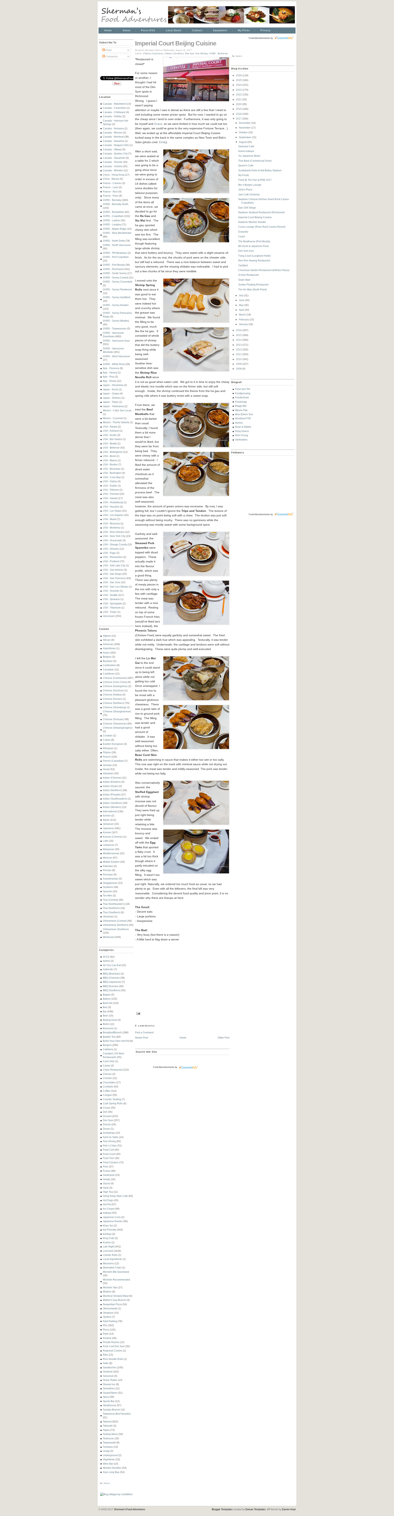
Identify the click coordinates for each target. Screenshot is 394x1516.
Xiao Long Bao (111, 1472)
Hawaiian (108, 773)
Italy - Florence (111, 368)
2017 (239, 118)
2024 (239, 84)
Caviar (106, 1065)
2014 (239, 339)
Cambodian (109, 665)
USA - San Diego (112, 574)
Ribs (105, 1354)
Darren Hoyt (289, 1509)
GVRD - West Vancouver (116, 356)
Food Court (109, 1154)
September (245, 137)
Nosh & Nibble (243, 426)
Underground (110, 1455)
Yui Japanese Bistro (249, 155)
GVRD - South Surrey (115, 273)
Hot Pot (107, 1204)
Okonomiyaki (110, 1308)
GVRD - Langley (112, 224)
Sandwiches (110, 1367)
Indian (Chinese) (112, 777)
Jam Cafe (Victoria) (249, 194)
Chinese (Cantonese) (115, 678)
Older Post (223, 1037)
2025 (239, 80)
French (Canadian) (113, 760)
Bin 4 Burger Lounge (249, 184)
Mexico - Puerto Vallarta (116, 422)
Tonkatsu (108, 1446)
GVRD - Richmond (113, 269)
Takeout (107, 1421)
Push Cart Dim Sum (114, 1346)
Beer (105, 1015)
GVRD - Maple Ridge (114, 228)
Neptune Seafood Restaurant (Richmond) (261, 212)
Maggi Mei (241, 405)
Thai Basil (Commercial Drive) (255, 160)
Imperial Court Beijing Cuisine (175, 43)
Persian (107, 870)
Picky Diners (242, 431)
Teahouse (108, 1438)
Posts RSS (148, 30)
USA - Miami (110, 519)
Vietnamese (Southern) (116, 929)
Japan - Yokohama (113, 406)
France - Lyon (110, 187)
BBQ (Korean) (110, 986)
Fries (105, 1166)
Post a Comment (144, 1032)
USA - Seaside (111, 590)
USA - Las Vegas (112, 510)
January (244, 324)
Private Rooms (111, 1342)
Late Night (108, 1246)
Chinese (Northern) (113, 703)
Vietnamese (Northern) (115, 925)
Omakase (108, 1312)
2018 (239, 113)
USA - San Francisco (114, 578)
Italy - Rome (109, 381)
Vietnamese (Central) (115, 920)
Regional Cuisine (112, 1350)
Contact (197, 30)
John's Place (245, 189)
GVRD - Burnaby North (115, 204)
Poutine (107, 1338)
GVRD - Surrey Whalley (116, 320)
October (243, 132)
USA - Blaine (110, 460)
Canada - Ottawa (112, 149)
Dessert (107, 1116)
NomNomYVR (243, 418)
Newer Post (141, 1037)
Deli (105, 1111)
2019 (239, 109)
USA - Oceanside (112, 540)
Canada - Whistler (113, 170)
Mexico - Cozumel (113, 418)
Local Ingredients (112, 1259)
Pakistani (108, 866)
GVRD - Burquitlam (113, 212)
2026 (239, 75)
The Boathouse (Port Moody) (254, 241)
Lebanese (108, 845)
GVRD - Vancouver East (116, 340)
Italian (106, 819)
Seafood (107, 1371)
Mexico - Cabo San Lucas (117, 410)
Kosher (107, 1242)
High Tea (108, 1191)
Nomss (239, 422)
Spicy (106, 1396)
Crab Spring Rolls (113, 1103)
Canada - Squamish (114, 157)
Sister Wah (244, 279)
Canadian (108, 669)
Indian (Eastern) (112, 781)
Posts (108, 50)
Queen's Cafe (245, 165)
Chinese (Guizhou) (113, 690)
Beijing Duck (110, 1020)
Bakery (107, 998)
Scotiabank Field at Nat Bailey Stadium (260, 170)
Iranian (107, 815)
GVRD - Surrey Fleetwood (117, 289)
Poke (106, 1333)
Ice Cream (108, 1208)
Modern (107, 1291)
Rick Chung (241, 435)
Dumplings (109, 1132)
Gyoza (106, 1183)
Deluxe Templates (255, 1509)
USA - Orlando (111, 548)
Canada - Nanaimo (113, 141)
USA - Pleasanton (113, 557)
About (126, 30)
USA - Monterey (111, 527)
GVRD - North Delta (114, 240)
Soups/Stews (110, 1392)
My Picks (244, 30)
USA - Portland (111, 561)
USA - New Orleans (113, 532)
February (244, 319)
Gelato (106, 1179)
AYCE (106, 956)
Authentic (108, 969)
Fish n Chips (110, 1145)
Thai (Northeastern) (114, 904)
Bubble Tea (109, 1036)
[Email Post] (137, 1013)
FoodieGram (242, 397)
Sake (106, 1363)
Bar (105, 1011)
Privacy (265, 30)
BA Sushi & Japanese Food (253, 246)
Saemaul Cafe (246, 146)
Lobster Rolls (110, 1255)
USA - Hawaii (110, 498)
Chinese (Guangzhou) (115, 686)
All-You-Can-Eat (112, 965)
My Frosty (243, 175)
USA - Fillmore (111, 489)
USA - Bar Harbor (112, 439)
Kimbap (107, 1234)
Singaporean (110, 883)
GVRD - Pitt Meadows (115, 253)
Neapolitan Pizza (112, 1304)
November (245, 127)
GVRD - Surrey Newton (116, 305)
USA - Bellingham (113, 452)
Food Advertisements (163, 1067)
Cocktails (108, 1086)
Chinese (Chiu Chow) (115, 682)
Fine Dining (109, 1141)
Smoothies (109, 1388)
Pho (105, 1325)
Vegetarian (109, 1459)
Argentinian (109, 648)
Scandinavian (110, 878)
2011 (239, 354)
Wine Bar (108, 1463)
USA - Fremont (111, 494)
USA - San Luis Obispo (115, 586)
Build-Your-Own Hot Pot (116, 1041)
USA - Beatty (110, 443)
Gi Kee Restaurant (248, 275)
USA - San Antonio (113, 569)
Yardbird (243, 265)
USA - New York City (114, 536)
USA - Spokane (111, 599)
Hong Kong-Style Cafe (115, 1196)
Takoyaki (108, 1425)
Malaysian (108, 849)
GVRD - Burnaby (112, 200)
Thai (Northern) (111, 908)
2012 (239, 349)
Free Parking (201, 53)
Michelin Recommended (116, 1279)
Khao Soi (108, 1225)
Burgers (107, 1045)
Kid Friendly (109, 1229)
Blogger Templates (222, 1509)
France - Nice (110, 191)
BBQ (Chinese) (111, 977)
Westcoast (108, 937)
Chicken (107, 1078)
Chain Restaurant (113, 1069)
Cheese (107, 1074)
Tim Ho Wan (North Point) (252, 289)
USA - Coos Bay (112, 477)
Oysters (107, 1316)
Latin (105, 840)
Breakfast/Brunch (112, 1032)
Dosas (106, 1128)
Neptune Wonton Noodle (252, 222)
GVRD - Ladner (111, 220)
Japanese (108, 828)
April (242, 309)
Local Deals (173, 30)
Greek (106, 769)
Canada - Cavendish (114, 108)
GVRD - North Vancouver (117, 245)
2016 (239, 330)
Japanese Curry (112, 1217)
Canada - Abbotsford (114, 103)
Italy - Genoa (110, 372)
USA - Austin (110, 435)
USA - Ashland (111, 430)
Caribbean (109, 673)
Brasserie (108, 1028)
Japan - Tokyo (110, 402)
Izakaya (107, 1212)
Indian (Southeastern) (115, 798)
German (107, 765)
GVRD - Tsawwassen (114, 328)
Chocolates (109, 1082)
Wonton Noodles (112, 1467)
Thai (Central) (110, 899)
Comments (111, 56)
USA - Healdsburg (113, 502)
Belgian (107, 656)
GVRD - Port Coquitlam (116, 257)
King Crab (108, 1238)
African (107, 640)
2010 (239, 359)
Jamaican (108, 824)
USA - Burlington (112, 473)
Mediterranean (111, 853)
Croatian (107, 735)
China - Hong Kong (113, 174)
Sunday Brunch (111, 1409)
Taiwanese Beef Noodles (117, 1413)
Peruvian (108, 874)
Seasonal (108, 1376)
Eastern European (113, 744)
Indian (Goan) (110, 786)
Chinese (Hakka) (112, 694)
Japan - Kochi (110, 389)
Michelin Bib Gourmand (116, 1271)
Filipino (107, 752)
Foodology (241, 401)
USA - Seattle (110, 595)
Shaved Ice (109, 1384)
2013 (239, 344)
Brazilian (108, 661)
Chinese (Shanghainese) (117, 711)
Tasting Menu (110, 1434)
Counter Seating (112, 1099)
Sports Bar (109, 1401)
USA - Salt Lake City (114, 565)
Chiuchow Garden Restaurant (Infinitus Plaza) (263, 270)
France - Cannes (112, 183)
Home (108, 30)
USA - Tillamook (112, 607)
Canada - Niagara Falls (116, 145)
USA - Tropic (110, 612)
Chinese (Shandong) (114, 707)
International (110, 811)
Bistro (106, 1024)
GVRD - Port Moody (114, 264)
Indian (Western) (112, 807)
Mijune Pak (241, 410)
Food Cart (108, 1149)
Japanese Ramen (113, 1221)
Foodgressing (242, 393)
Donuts (107, 1124)
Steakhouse (109, 1405)
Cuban (106, 739)
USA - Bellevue (111, 447)
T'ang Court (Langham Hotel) (254, 255)
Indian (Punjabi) (112, 794)
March (242, 314)
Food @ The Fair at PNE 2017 (255, 179)
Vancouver (109, 616)
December (245, 123)
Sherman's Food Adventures (129, 1509)
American (108, 644)
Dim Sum (108, 1120)
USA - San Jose (111, 582)
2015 (239, 335)
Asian (106, 652)
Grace (158, 123)
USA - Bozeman (111, 468)
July (241, 295)
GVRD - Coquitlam (113, 216)
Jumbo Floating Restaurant (253, 284)
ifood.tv (107, 1483)
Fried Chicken (110, 1162)
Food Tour (108, 1158)
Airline (106, 961)
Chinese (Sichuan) (113, 719)
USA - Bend (109, 456)
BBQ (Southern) (111, 990)
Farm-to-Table (110, 1137)
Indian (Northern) (112, 790)
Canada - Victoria (112, 166)
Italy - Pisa (108, 376)
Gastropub (109, 1175)
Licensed (108, 1250)
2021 (239, 99)
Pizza (106, 1329)
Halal (106, 1187)
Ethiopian (108, 748)
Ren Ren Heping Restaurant (254, 260)
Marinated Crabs (112, 1267)
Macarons (108, 1263)
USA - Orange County (115, 544)
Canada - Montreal (113, 136)
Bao (105, 1007)
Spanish (107, 891)
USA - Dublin (110, 485)
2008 (239, 368)
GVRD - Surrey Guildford (116, 297)
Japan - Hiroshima (113, 385)
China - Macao (111, 178)
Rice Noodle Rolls (113, 1359)
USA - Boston (110, 464)
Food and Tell (242, 389)
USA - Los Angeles (113, 515)
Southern (108, 887)
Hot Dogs (108, 1200)
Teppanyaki (109, 1442)
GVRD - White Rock (114, 364)
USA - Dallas (110, 481)
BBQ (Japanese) (112, 982)
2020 (239, 104)
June (242, 300)
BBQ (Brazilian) (111, 973)
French (107, 756)
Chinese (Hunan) (112, 699)
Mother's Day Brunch (114, 1300)
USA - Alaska (110, 426)
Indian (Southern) (112, 803)
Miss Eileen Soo (244, 414)
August (243, 142)
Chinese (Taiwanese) (115, 723)
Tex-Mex (107, 895)
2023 (239, 89)
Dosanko (243, 231)
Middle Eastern (111, 861)
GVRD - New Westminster (117, 233)
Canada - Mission (113, 132)
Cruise (106, 1107)
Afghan (107, 635)
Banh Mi (107, 1003)
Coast (241, 236)
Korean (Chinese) (113, 836)
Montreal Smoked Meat (116, 1296)
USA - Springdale (112, 603)
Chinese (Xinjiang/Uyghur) (118, 727)
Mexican (107, 857)
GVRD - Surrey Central (115, 277)
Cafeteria (108, 1049)
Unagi (106, 1451)
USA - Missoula (111, 523)
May (241, 305)
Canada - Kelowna (113, 128)
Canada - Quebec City (115, 153)
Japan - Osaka (111, 393)
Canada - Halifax (112, 116)
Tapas (106, 1430)
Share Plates (110, 1380)
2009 (239, 364)
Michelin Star (110, 1287)
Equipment (220, 30)
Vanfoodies (241, 439)
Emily (162, 142)
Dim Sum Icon (246, 250)
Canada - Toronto (112, 162)
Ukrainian (108, 916)
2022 (239, 94)
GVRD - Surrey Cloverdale (117, 281)
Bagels (107, 994)
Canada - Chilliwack (114, 112)
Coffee (106, 1090)
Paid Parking (110, 1321)
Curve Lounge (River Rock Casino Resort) (261, 226)
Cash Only (109, 1061)
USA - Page (109, 553)
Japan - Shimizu (112, 397)
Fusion (106, 1170)
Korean (107, 832)
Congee (107, 1095)
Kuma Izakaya (246, 151)
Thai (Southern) (111, 912)
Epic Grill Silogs (247, 207)
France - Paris (110, 195)
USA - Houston (111, 506)
